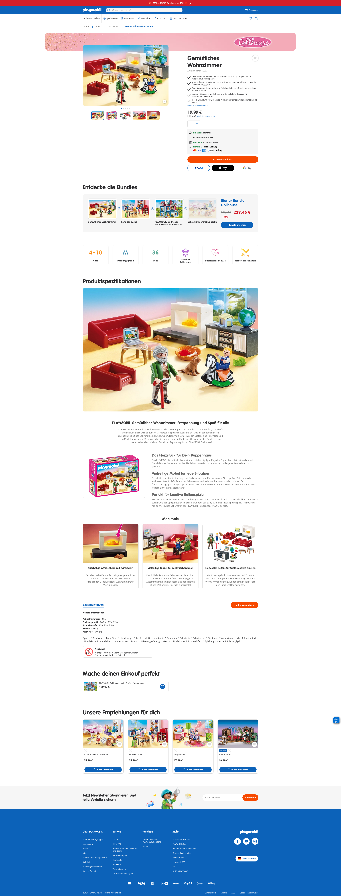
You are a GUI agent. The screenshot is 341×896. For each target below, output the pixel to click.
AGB (233, 892)
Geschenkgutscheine (181, 853)
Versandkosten (119, 869)
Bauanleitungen (93, 604)
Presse (85, 848)
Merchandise (178, 857)
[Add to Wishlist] (255, 58)
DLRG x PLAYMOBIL (180, 871)
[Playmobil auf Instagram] (255, 841)
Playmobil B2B (178, 862)
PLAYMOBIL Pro (179, 844)
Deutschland (249, 858)
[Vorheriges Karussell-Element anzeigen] (89, 75)
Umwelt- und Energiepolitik (95, 857)
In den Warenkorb (222, 159)
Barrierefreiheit (89, 871)
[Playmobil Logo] (92, 10)
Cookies (223, 892)
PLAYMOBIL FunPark (181, 839)
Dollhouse (113, 26)
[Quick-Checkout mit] (198, 168)
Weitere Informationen (197, 105)
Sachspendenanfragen (123, 873)
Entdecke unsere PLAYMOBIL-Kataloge (152, 840)
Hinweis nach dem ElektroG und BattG (125, 849)
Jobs (84, 853)
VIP (173, 866)
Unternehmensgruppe (93, 839)
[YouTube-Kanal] (246, 841)
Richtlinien (87, 862)
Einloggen (253, 10)
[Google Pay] (247, 168)
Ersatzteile (117, 860)
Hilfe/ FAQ (117, 844)
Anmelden (250, 797)
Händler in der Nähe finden (184, 848)
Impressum (88, 844)
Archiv (145, 846)
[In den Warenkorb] (162, 686)
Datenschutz (210, 892)
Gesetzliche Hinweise (248, 892)
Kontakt (116, 839)
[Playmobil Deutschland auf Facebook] (237, 841)
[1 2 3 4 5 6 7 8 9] (222, 124)
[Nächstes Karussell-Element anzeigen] (161, 75)
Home (86, 26)
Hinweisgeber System (92, 866)
